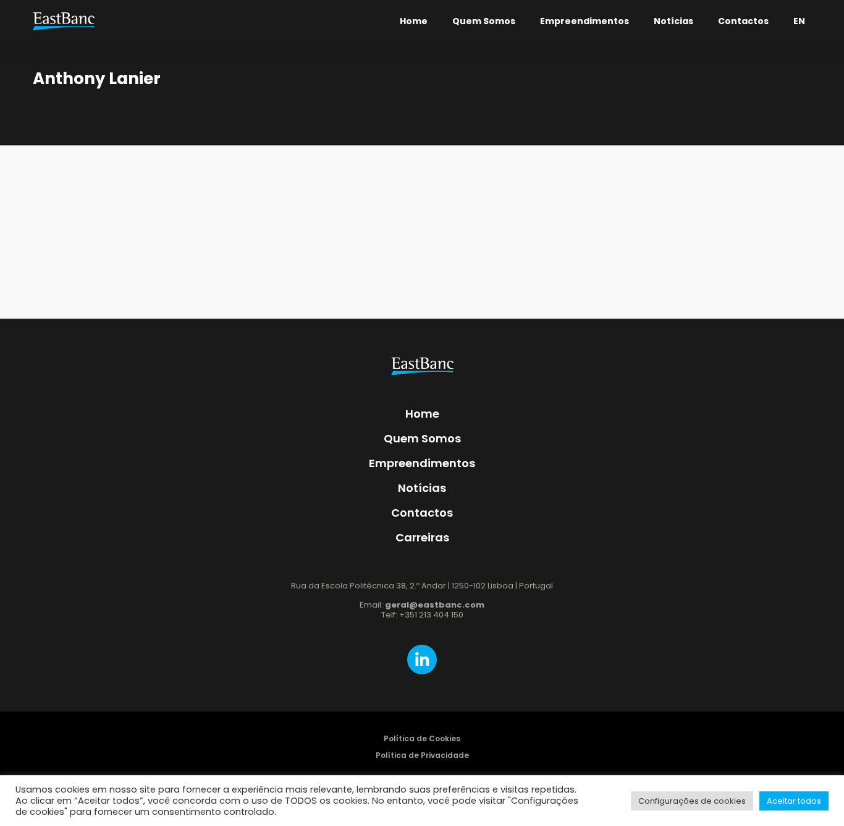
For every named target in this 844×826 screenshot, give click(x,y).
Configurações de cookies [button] (692, 801)
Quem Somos (483, 21)
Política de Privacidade (422, 755)
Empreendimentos (584, 21)
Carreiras (422, 537)
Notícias (673, 21)
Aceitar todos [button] (794, 801)
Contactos (743, 21)
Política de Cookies (422, 738)
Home (414, 21)
